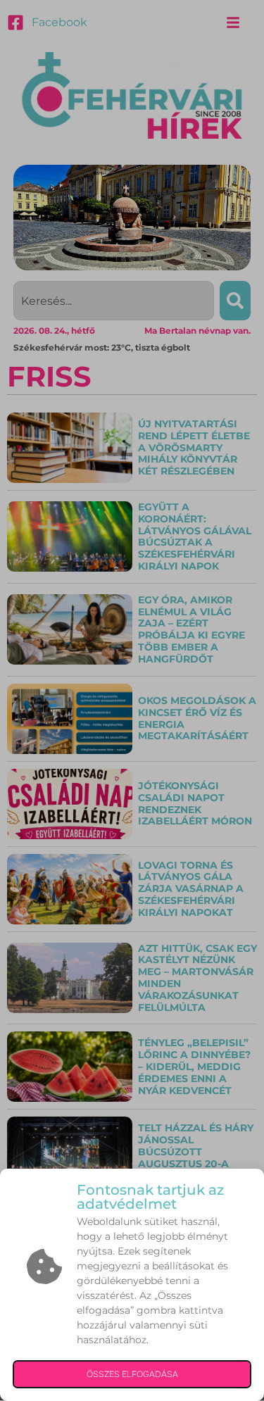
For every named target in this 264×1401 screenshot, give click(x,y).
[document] (132, 700)
